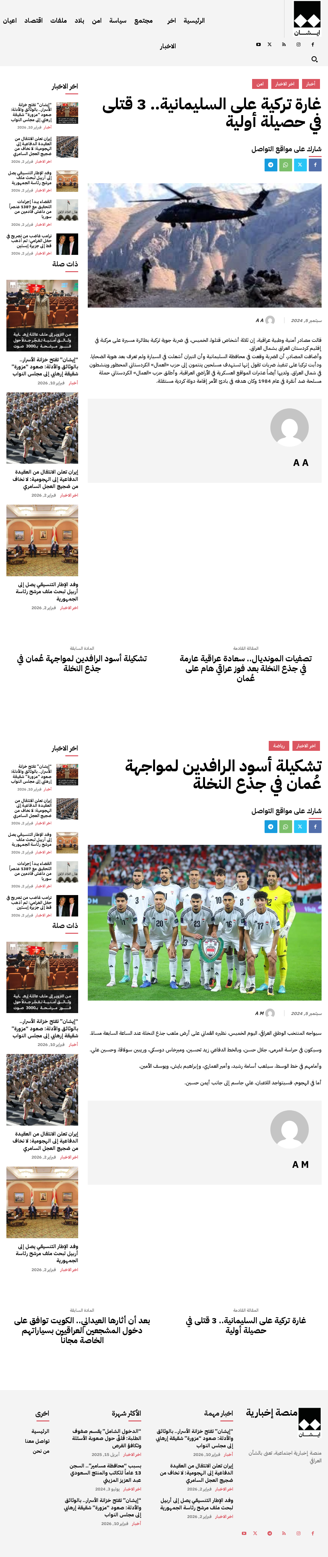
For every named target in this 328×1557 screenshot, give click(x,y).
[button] (315, 59)
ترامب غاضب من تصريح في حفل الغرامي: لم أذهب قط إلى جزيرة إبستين (29, 241)
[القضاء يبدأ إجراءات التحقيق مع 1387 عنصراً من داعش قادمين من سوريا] (67, 210)
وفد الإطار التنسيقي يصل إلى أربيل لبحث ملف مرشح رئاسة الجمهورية (30, 178)
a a (259, 320)
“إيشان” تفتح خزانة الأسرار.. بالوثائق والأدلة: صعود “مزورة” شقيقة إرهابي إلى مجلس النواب (31, 112)
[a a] (271, 320)
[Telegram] (271, 165)
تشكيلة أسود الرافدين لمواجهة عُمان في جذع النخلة (82, 663)
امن (260, 83)
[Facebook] (312, 45)
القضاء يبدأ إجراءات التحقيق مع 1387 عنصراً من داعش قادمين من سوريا (30, 209)
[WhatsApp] (285, 165)
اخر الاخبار (44, 161)
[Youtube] (258, 45)
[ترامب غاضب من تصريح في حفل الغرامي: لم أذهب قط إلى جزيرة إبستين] (67, 244)
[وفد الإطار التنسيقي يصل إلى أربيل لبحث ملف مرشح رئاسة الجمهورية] (67, 181)
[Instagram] (298, 45)
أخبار (48, 127)
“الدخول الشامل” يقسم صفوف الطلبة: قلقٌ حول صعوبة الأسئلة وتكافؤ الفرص (106, 1438)
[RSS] (284, 45)
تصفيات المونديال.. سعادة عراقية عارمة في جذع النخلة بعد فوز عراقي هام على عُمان (246, 669)
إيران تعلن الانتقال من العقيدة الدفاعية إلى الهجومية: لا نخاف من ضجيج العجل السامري (32, 146)
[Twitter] (269, 45)
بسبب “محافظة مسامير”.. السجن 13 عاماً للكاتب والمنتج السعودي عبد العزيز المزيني (105, 1473)
